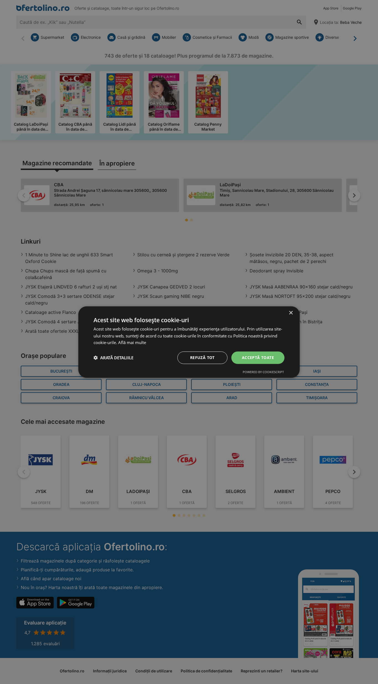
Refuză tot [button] (202, 357)
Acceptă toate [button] (258, 357)
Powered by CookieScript (263, 372)
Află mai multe (132, 342)
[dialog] (189, 342)
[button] (113, 358)
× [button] (291, 313)
